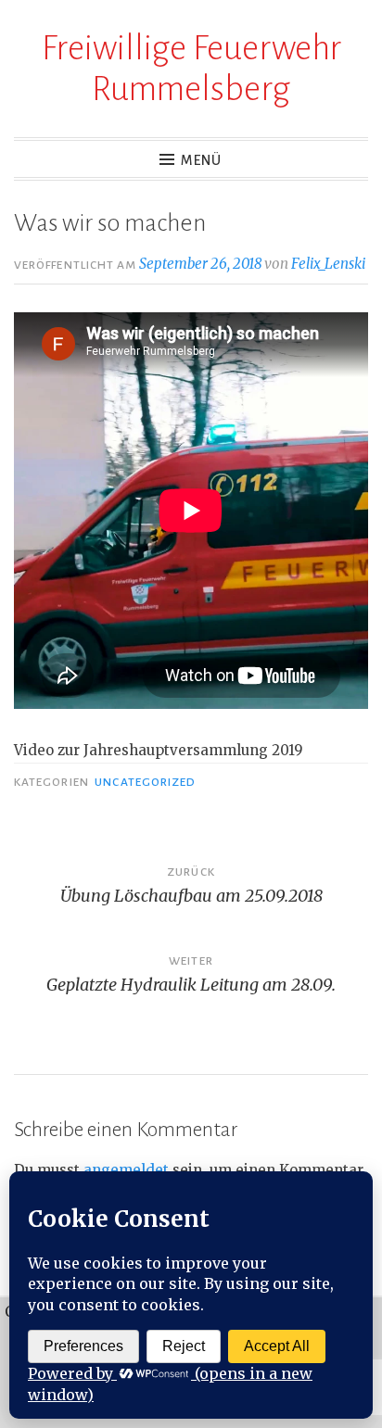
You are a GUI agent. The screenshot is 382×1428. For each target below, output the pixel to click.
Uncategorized (145, 782)
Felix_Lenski (328, 263)
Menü (201, 160)
